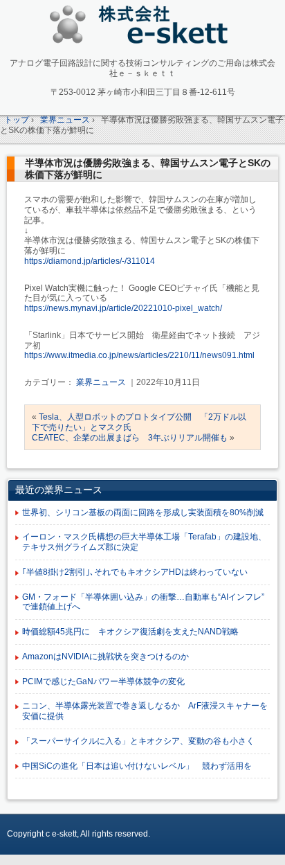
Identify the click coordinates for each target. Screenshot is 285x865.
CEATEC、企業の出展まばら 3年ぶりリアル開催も (130, 438)
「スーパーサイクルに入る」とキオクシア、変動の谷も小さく (138, 741)
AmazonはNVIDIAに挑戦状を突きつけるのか (105, 656)
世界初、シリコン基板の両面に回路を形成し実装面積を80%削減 (143, 512)
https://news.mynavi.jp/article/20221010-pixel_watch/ (123, 308)
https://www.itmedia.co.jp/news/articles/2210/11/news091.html (139, 355)
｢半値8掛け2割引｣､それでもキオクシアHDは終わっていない (135, 572)
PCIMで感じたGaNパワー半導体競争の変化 (103, 681)
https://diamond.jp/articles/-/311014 (89, 261)
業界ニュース (101, 382)
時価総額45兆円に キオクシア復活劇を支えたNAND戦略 (130, 631)
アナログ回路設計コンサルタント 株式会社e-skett (143, 27)
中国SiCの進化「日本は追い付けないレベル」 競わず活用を (137, 766)
